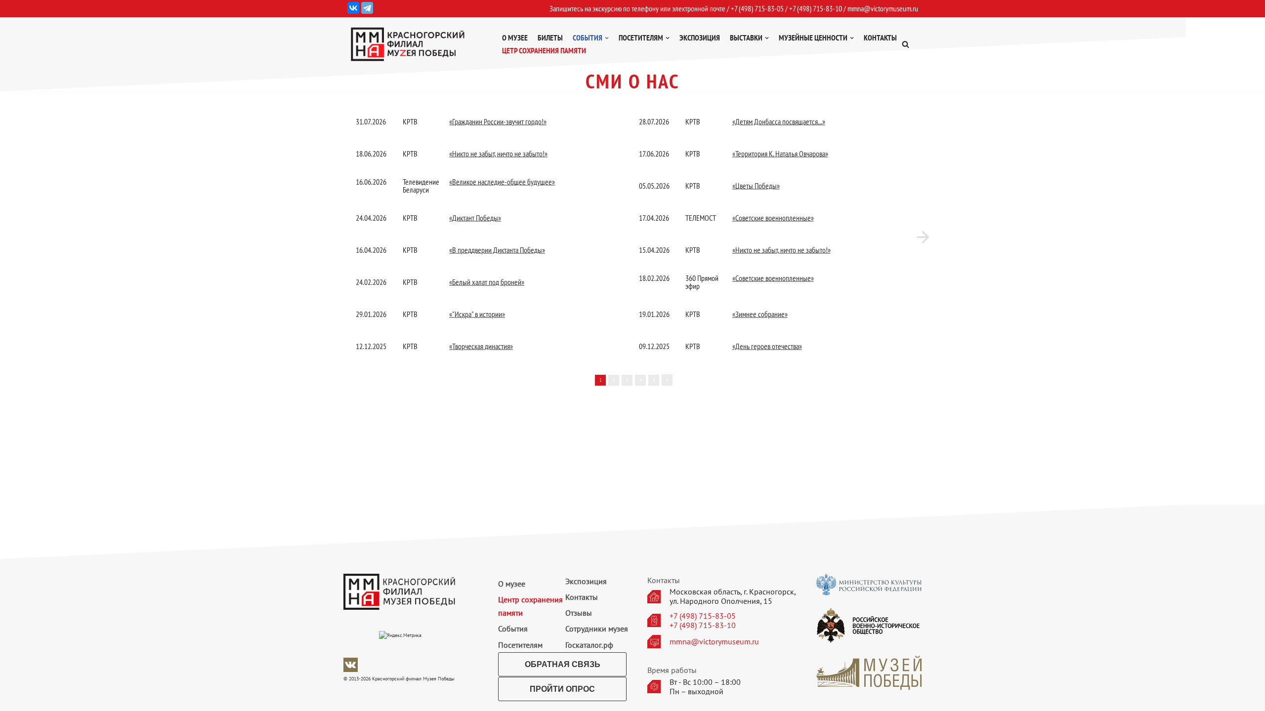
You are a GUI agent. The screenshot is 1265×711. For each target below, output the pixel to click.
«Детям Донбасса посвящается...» (778, 121)
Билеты (550, 37)
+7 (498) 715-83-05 (703, 616)
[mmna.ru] (407, 44)
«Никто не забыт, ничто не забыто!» (498, 153)
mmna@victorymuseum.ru (882, 8)
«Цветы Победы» (756, 186)
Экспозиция (699, 37)
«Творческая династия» (481, 346)
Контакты (880, 37)
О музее (515, 37)
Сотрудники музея (596, 628)
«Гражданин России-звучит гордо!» (498, 121)
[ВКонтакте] (353, 8)
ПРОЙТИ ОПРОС (562, 689)
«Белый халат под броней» (486, 282)
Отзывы (578, 613)
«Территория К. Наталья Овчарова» (780, 153)
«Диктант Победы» (475, 218)
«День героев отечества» (767, 346)
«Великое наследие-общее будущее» (502, 182)
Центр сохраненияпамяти (530, 606)
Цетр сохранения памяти (544, 50)
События (513, 628)
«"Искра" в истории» (477, 314)
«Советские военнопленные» (773, 218)
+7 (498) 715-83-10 (703, 625)
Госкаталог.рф (589, 645)
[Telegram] (367, 8)
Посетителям (520, 645)
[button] (905, 44)
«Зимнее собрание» (760, 314)
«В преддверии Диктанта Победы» (497, 250)
